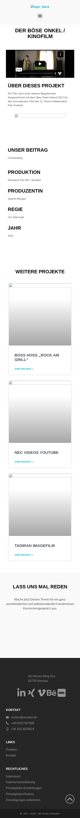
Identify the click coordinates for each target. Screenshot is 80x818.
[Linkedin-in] (21, 692)
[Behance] (51, 692)
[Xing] (31, 692)
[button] (40, 16)
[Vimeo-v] (41, 692)
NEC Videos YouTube (37, 452)
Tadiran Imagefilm (35, 545)
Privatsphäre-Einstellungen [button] (24, 788)
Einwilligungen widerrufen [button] (23, 800)
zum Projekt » (24, 369)
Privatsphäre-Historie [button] (20, 794)
